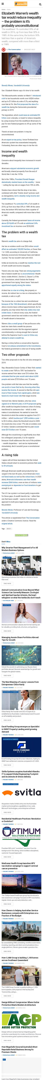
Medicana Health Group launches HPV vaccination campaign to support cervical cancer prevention (20, 866)
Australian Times (8, 600)
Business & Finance (10, 692)
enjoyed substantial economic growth (24, 168)
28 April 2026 (19, 871)
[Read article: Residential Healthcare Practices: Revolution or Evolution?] (21, 837)
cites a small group (14, 324)
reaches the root (34, 263)
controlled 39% (22, 204)
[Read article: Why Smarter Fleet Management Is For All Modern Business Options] (21, 566)
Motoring (7, 557)
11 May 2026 (19, 779)
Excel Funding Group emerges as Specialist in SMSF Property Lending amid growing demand (20, 729)
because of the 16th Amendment (14, 304)
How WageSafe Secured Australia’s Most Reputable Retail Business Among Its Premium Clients (19, 1049)
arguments (36, 271)
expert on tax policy (13, 140)
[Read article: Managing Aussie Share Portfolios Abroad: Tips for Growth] (21, 655)
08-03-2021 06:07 (29, 49)
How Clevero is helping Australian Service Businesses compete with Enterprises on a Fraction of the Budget (20, 913)
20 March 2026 (21, 1008)
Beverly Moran (7, 85)
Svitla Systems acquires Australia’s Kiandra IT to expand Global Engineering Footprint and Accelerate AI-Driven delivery (20, 774)
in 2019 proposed (29, 404)
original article (7, 524)
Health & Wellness (10, 876)
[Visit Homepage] (21, 4)
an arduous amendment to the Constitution (24, 346)
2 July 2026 (20, 643)
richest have (30, 477)
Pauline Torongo (8, 687)
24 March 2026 (20, 963)
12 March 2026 (21, 1055)
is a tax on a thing (17, 290)
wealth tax (12, 241)
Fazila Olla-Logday (9, 553)
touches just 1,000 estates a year (26, 418)
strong (29, 271)
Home (3, 9)
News (8, 9)
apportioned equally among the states (16, 285)
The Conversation (14, 49)
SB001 (9, 529)
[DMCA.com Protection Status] (21, 535)
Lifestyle (6, 605)
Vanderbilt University (22, 85)
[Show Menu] (3, 4)
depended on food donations (25, 485)
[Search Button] (40, 4)
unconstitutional (28, 274)
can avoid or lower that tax (12, 387)
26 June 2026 (19, 734)
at (4, 647)
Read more (8, 583)
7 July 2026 (19, 600)
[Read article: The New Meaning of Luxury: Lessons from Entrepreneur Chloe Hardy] (21, 700)
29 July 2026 (20, 553)
